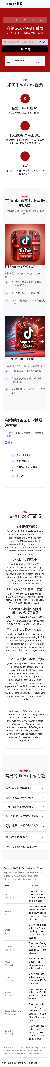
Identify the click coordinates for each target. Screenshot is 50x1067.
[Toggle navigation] (44, 3)
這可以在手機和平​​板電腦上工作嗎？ (23, 846)
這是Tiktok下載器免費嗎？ (18, 788)
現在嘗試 (9, 442)
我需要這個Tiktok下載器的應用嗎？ (23, 816)
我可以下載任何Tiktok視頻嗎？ (21, 797)
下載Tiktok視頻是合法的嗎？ (20, 806)
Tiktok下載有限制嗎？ (16, 837)
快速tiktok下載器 (12, 4)
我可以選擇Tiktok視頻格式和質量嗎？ (22, 826)
